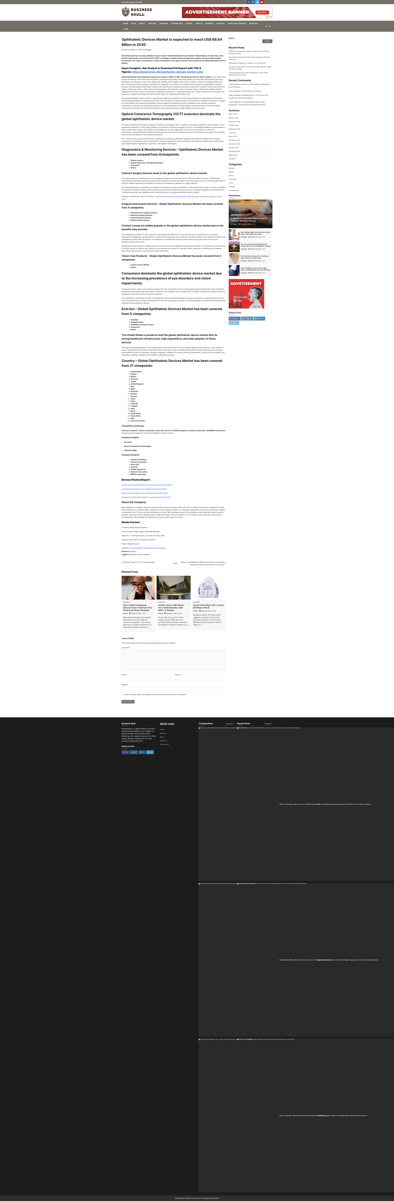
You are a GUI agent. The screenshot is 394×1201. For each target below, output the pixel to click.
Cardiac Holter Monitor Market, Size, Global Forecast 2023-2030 (147, 485)
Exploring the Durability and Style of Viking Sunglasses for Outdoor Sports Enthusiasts (348, 960)
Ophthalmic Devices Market (138, 554)
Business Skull (195, 1198)
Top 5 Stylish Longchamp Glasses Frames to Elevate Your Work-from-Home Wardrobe (137, 607)
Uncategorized (234, 190)
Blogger (149, 50)
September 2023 (234, 151)
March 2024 (233, 136)
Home (125, 23)
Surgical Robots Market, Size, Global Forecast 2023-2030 (144, 489)
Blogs (162, 737)
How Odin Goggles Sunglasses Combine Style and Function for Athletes (342, 1115)
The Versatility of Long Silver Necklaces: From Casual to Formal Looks (255, 257)
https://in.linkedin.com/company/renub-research (147, 548)
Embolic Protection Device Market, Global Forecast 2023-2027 (146, 497)
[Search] (269, 26)
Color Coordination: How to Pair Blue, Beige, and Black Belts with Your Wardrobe (255, 269)
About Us (163, 733)
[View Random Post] (266, 26)
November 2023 (234, 144)
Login (125, 29)
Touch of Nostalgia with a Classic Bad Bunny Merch (208, 606)
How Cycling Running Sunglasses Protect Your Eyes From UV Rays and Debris (344, 804)
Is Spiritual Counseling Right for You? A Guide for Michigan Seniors (249, 219)
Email (178, 675)
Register (253, 23)
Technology (177, 23)
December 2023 (234, 140)
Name (124, 675)
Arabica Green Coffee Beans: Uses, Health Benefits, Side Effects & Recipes (171, 607)
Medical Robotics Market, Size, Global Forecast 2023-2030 (145, 493)
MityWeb (215, 1198)
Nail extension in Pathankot (252, 91)
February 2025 (234, 118)
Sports (198, 23)
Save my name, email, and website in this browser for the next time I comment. (155, 694)
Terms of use (164, 744)
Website (125, 685)
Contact (220, 23)
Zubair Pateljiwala (235, 84)
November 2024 (234, 121)
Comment (126, 648)
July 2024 (232, 133)
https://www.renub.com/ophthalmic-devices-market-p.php (167, 71)
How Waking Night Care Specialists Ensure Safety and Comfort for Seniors (255, 233)
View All (229, 724)
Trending (163, 23)
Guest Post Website (237, 23)
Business (209, 23)
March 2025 (233, 114)
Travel (189, 23)
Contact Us (164, 740)
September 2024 (234, 129)
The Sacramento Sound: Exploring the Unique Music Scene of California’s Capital (255, 245)
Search (231, 38)
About (142, 23)
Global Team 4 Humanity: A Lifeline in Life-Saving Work (247, 63)
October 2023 (233, 147)
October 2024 (233, 125)
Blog (133, 23)
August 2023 (233, 155)
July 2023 (232, 159)
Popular (152, 23)
